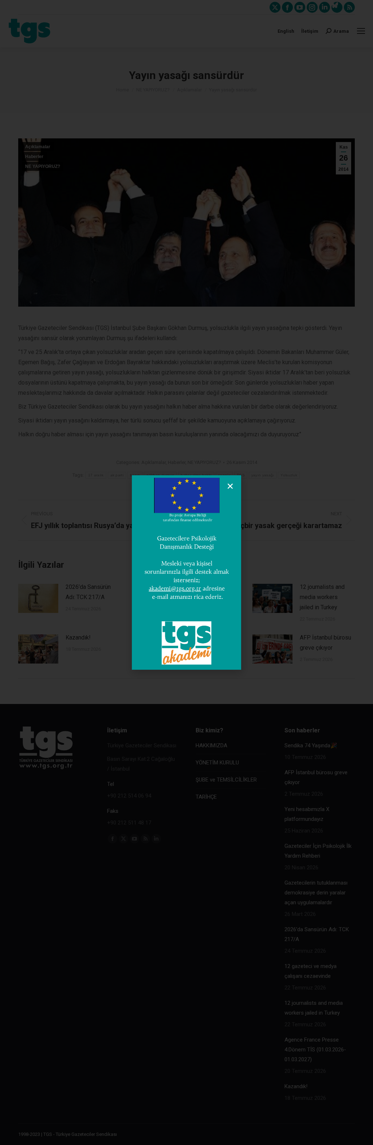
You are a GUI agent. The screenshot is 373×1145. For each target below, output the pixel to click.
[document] (186, 572)
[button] (230, 486)
